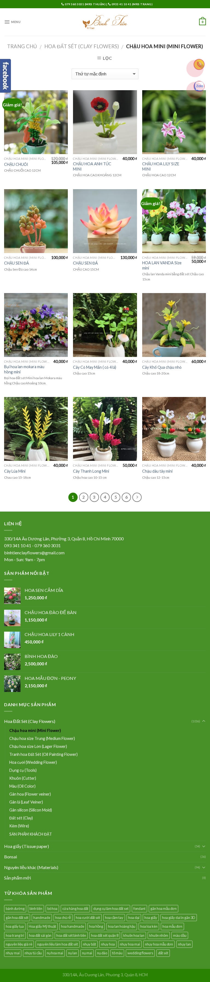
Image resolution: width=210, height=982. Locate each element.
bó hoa (52, 908)
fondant (139, 908)
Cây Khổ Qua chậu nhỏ (162, 367)
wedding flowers (140, 953)
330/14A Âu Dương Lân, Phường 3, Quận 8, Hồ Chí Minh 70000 (64, 538)
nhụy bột (89, 944)
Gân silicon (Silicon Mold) (30, 810)
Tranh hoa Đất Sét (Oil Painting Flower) (43, 754)
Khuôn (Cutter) (22, 778)
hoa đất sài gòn (40, 935)
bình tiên (36, 908)
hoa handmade (72, 926)
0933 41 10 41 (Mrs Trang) (132, 4)
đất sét (163, 953)
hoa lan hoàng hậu (121, 926)
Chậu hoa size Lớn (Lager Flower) (38, 746)
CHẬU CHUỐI (16, 164)
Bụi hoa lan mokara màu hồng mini (24, 369)
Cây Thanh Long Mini (91, 471)
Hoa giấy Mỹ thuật (42, 926)
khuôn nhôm (158, 935)
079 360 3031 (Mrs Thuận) (85, 4)
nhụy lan (184, 944)
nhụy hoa (108, 944)
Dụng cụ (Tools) (23, 770)
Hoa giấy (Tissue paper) (26, 846)
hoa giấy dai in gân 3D (178, 917)
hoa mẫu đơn (172, 926)
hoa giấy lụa (15, 926)
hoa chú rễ (63, 917)
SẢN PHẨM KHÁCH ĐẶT (30, 834)
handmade (41, 917)
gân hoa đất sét (17, 917)
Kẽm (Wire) (19, 826)
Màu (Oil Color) (22, 786)
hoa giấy (150, 917)
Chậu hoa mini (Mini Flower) (35, 730)
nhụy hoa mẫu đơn (159, 944)
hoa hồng (96, 926)
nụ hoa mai (55, 953)
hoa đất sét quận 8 (104, 935)
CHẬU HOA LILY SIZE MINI (160, 166)
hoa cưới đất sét (88, 917)
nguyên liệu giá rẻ (19, 944)
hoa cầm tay (114, 917)
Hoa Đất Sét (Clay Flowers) (81, 46)
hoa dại (133, 917)
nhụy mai (13, 953)
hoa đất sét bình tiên (71, 935)
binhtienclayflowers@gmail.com (34, 552)
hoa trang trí (15, 935)
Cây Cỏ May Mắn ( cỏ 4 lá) (94, 367)
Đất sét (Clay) (21, 818)
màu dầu (179, 935)
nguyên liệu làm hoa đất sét (57, 944)
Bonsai (10, 856)
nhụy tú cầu (33, 953)
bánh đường (15, 908)
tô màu (117, 953)
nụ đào (102, 953)
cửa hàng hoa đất (75, 908)
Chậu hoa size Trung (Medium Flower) (42, 738)
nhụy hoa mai (130, 944)
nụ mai (87, 953)
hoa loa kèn (149, 926)
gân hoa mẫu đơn (163, 908)
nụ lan (72, 953)
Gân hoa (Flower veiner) (30, 794)
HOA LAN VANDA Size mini (162, 265)
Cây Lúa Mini (14, 471)
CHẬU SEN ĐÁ (16, 263)
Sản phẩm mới (17, 877)
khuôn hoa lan (133, 935)
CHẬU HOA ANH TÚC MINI (92, 166)
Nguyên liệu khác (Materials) (31, 867)
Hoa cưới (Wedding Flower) (33, 762)
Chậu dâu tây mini (157, 471)
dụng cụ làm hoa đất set (111, 908)
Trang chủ (22, 46)
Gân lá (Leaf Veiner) (26, 802)
